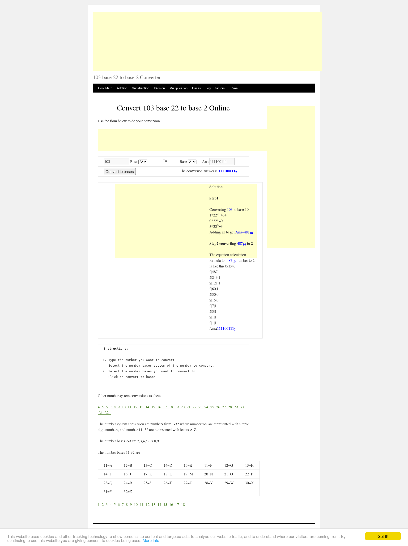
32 (108, 412)
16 (160, 406)
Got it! (383, 536)
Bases (196, 88)
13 (142, 406)
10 (125, 406)
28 (231, 406)
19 (178, 406)
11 (131, 406)
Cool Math (105, 88)
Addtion (122, 88)
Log (208, 88)
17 (166, 406)
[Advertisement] (207, 41)
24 (207, 406)
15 (154, 406)
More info (151, 540)
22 (196, 406)
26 (219, 406)
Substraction (140, 88)
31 (102, 412)
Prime (234, 88)
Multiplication (178, 88)
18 (172, 406)
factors (220, 88)
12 (137, 406)
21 (190, 406)
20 (184, 406)
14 (148, 406)
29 (237, 406)
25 (213, 406)
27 (225, 406)
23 (201, 406)
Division (159, 88)
